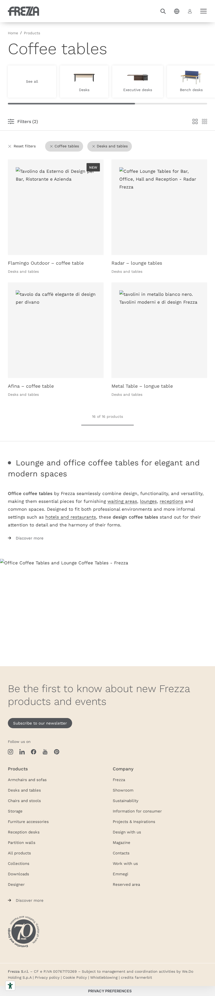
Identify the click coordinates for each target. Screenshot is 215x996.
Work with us (125, 863)
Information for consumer (137, 811)
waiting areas (122, 501)
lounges (148, 501)
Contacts (121, 853)
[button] (163, 11)
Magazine (121, 842)
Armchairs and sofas (27, 779)
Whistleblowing (103, 977)
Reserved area (126, 884)
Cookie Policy (75, 977)
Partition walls (21, 842)
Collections (18, 863)
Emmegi (120, 874)
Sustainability (125, 800)
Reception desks (24, 832)
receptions (171, 501)
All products (19, 853)
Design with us (127, 832)
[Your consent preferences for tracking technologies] (110, 991)
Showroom (123, 790)
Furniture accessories (28, 821)
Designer (16, 884)
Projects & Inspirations (134, 821)
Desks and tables (24, 790)
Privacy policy (47, 977)
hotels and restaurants (70, 517)
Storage (15, 811)
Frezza (119, 779)
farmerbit (143, 977)
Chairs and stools (24, 800)
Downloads (18, 874)
